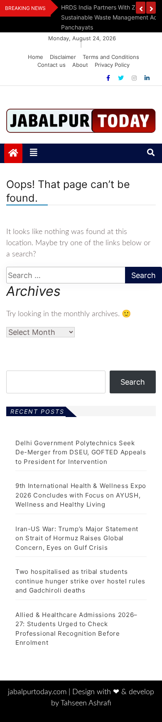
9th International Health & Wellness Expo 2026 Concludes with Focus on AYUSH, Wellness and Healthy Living (80, 495)
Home (35, 57)
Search (132, 382)
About (80, 64)
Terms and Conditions (111, 57)
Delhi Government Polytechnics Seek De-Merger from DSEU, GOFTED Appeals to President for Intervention (80, 452)
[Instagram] (135, 77)
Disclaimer (63, 57)
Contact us (51, 64)
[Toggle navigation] (34, 153)
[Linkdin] (147, 77)
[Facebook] (109, 77)
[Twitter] (121, 77)
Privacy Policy (112, 64)
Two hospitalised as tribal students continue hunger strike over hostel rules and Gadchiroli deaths (80, 581)
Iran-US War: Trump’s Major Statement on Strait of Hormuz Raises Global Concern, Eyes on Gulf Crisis (76, 538)
